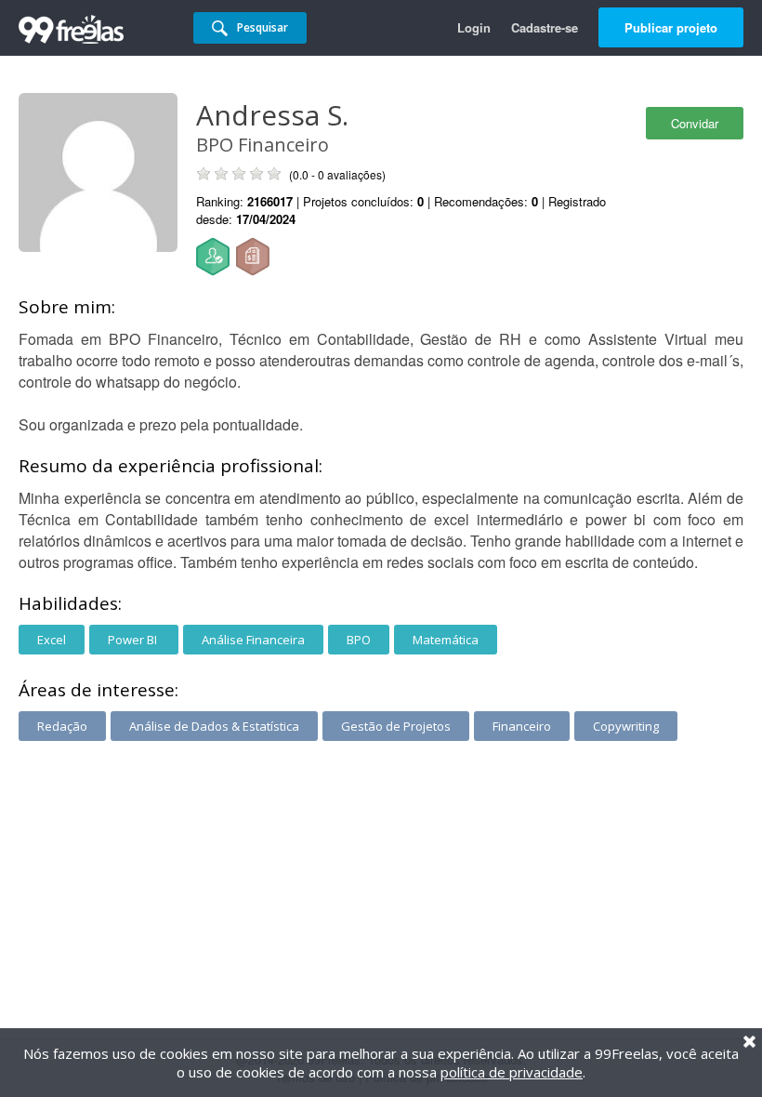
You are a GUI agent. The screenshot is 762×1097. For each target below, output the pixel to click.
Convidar (694, 123)
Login (474, 27)
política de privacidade (511, 1072)
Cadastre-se (544, 27)
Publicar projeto (670, 27)
